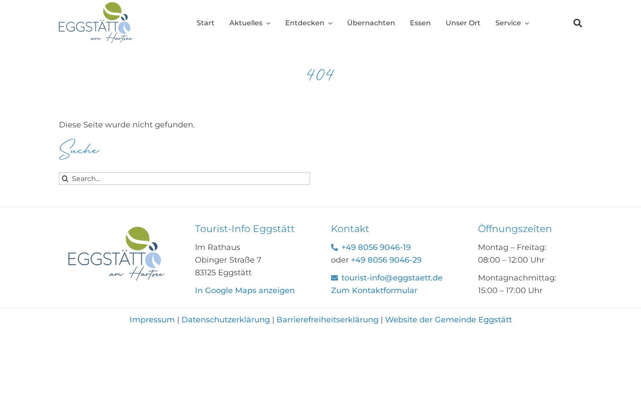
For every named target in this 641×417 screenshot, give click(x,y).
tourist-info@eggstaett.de (392, 278)
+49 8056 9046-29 (386, 260)
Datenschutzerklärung (225, 320)
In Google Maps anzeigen (245, 290)
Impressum (153, 320)
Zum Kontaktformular (374, 290)
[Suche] (570, 23)
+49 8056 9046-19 (376, 247)
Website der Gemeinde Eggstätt (448, 320)
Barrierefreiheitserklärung (327, 320)
